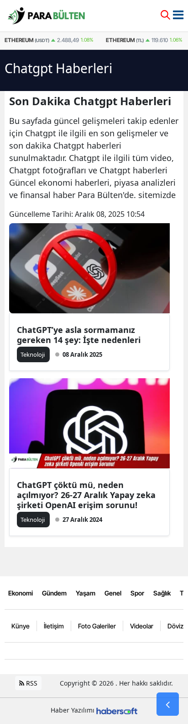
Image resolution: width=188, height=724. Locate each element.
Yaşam (85, 593)
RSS (30, 683)
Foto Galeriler (97, 626)
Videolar (141, 626)
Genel (112, 593)
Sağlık (162, 593)
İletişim (54, 626)
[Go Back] (168, 704)
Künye (20, 626)
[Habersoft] (116, 710)
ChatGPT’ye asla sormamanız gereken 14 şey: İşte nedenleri (79, 335)
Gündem (54, 593)
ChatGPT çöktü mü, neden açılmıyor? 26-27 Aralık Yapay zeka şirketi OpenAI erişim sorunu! (86, 495)
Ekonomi (20, 593)
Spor (137, 593)
